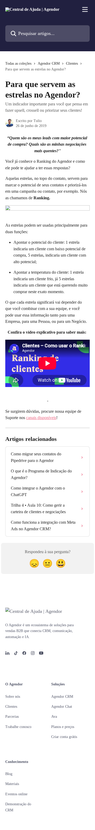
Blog (8, 774)
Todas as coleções (18, 63)
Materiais (12, 784)
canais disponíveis (41, 417)
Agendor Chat (61, 707)
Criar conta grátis (64, 737)
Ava (54, 717)
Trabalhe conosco (18, 727)
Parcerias (12, 717)
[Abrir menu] (85, 9)
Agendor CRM (49, 63)
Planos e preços (62, 727)
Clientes (72, 63)
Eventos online (16, 794)
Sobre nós (12, 697)
